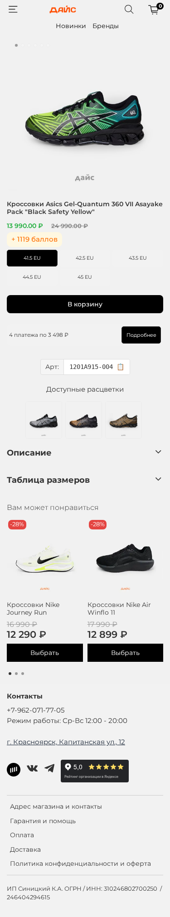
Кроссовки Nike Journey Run (33, 608)
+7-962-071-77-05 (35, 710)
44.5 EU (32, 277)
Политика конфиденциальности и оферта (80, 863)
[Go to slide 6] (48, 45)
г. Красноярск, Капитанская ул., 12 (66, 741)
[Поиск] (129, 9)
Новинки (71, 26)
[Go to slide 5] (41, 45)
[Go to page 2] (16, 673)
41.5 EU (32, 258)
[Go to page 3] (22, 673)
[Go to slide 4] (35, 45)
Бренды (105, 26)
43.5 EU (138, 258)
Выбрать (44, 653)
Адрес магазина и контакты (56, 806)
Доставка (25, 849)
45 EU (85, 277)
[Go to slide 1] (16, 45)
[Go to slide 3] (29, 45)
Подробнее (141, 335)
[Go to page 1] (10, 673)
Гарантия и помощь (43, 821)
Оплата (22, 835)
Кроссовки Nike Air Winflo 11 (119, 608)
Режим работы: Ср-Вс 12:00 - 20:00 (67, 720)
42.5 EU (85, 258)
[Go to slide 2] (22, 45)
